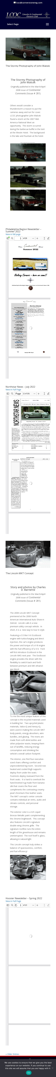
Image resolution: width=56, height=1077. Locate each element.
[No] (52, 1068)
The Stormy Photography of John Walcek (28, 65)
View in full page (13, 234)
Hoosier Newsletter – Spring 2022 (24, 898)
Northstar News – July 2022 (20, 386)
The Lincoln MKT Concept (19, 573)
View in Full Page (13, 389)
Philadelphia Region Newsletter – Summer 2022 (23, 230)
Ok (28, 1073)
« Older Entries (12, 1054)
